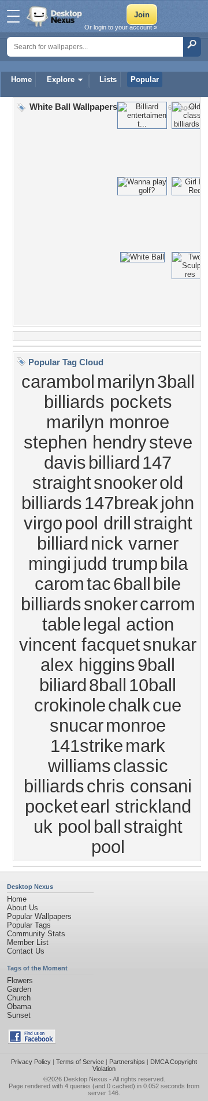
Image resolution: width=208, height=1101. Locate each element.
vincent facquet (79, 644)
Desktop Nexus (85, 1079)
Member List (28, 942)
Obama (19, 1006)
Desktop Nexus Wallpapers (55, 16)
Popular (145, 79)
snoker (111, 604)
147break (121, 503)
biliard (63, 685)
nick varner (135, 543)
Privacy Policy (31, 1061)
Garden (19, 989)
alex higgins (87, 664)
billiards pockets (108, 402)
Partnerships (127, 1061)
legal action (128, 624)
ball (107, 826)
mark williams (107, 756)
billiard (114, 462)
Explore (61, 79)
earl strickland (135, 806)
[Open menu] (13, 16)
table (61, 624)
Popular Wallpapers (39, 916)
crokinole (70, 705)
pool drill (98, 523)
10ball (152, 685)
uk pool (62, 826)
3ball (176, 381)
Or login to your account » (120, 27)
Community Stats (36, 933)
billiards (51, 604)
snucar (76, 725)
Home (21, 79)
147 (157, 462)
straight (61, 482)
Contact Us (25, 951)
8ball (108, 685)
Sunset (19, 1015)
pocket (51, 806)
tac (99, 584)
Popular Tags (29, 925)
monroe (136, 725)
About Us (22, 907)
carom (59, 584)
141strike (86, 745)
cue (167, 705)
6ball (132, 584)
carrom (167, 604)
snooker (125, 482)
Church (19, 998)
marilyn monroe (107, 422)
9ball (156, 664)
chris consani (139, 786)
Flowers (20, 980)
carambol (58, 381)
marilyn (126, 381)
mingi (49, 563)
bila (174, 563)
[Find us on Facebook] (31, 1041)
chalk (129, 705)
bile (167, 584)
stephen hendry (85, 442)
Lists (108, 79)
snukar (169, 644)
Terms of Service (80, 1061)
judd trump (115, 563)
